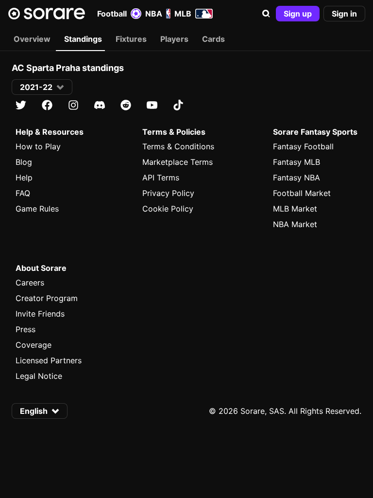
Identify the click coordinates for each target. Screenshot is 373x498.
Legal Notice (39, 376)
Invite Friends (40, 314)
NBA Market (295, 224)
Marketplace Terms (177, 162)
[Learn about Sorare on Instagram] (73, 105)
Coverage (33, 345)
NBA (153, 13)
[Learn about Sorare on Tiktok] (178, 105)
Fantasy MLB (296, 162)
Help (24, 177)
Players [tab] (174, 39)
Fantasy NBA (296, 177)
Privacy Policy (168, 193)
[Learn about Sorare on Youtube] (152, 105)
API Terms (160, 177)
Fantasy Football (303, 146)
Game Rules (37, 208)
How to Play (38, 146)
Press (25, 329)
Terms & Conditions (178, 146)
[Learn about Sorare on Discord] (99, 105)
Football (112, 13)
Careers (30, 282)
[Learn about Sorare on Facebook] (47, 105)
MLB (182, 13)
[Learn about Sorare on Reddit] (126, 105)
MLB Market (295, 208)
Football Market (302, 193)
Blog (24, 162)
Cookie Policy (167, 208)
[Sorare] (46, 13)
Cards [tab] (213, 39)
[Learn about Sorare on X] (21, 105)
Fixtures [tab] (131, 39)
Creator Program (47, 298)
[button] (266, 13)
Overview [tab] (32, 39)
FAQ (23, 193)
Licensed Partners (49, 360)
